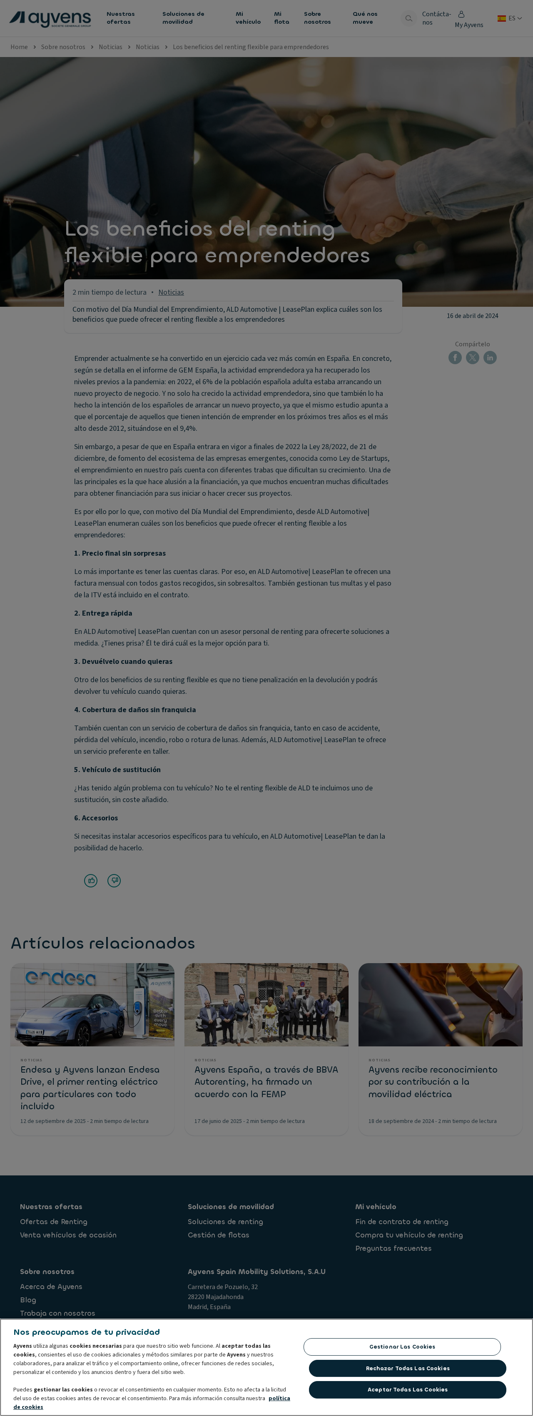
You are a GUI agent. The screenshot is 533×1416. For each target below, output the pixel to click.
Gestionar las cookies (402, 1346)
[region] (266, 1367)
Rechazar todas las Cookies (408, 1368)
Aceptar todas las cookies (408, 1389)
